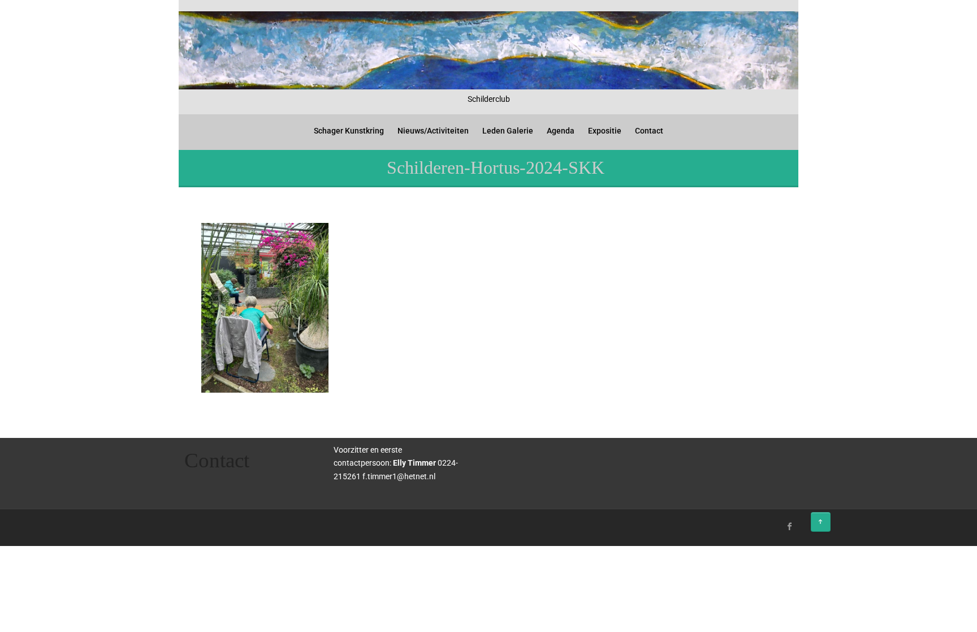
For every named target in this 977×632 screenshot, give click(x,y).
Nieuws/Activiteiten (433, 130)
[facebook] (789, 526)
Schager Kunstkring (349, 130)
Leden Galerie (507, 130)
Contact (649, 130)
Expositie (604, 130)
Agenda (560, 130)
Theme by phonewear (227, 524)
